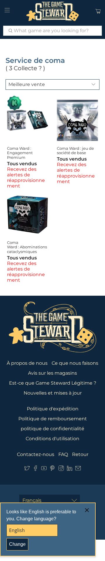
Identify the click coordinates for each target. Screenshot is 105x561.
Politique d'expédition (52, 409)
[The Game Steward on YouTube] (44, 469)
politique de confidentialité (52, 428)
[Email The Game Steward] (78, 469)
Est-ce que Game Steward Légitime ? (52, 383)
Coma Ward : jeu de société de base (75, 150)
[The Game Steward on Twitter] (27, 469)
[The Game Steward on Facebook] (35, 469)
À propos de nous (27, 363)
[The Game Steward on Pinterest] (52, 469)
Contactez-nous (35, 454)
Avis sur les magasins (52, 373)
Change (17, 544)
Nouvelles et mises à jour (53, 393)
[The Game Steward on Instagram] (61, 469)
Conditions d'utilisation (52, 438)
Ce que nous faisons (75, 363)
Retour (80, 454)
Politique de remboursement (52, 418)
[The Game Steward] (52, 11)
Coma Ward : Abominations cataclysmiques (27, 247)
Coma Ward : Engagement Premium (20, 153)
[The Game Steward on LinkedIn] (69, 469)
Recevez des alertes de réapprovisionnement (26, 177)
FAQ (63, 454)
